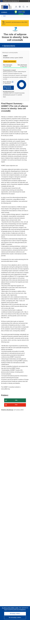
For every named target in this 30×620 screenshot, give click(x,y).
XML (16, 400)
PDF (16, 404)
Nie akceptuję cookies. (15, 617)
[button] (19, 6)
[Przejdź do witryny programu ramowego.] (15, 29)
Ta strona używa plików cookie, (10, 608)
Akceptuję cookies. (15, 613)
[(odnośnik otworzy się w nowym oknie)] (6, 6)
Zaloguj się (16, 6)
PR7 (4, 16)
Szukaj (23, 6)
